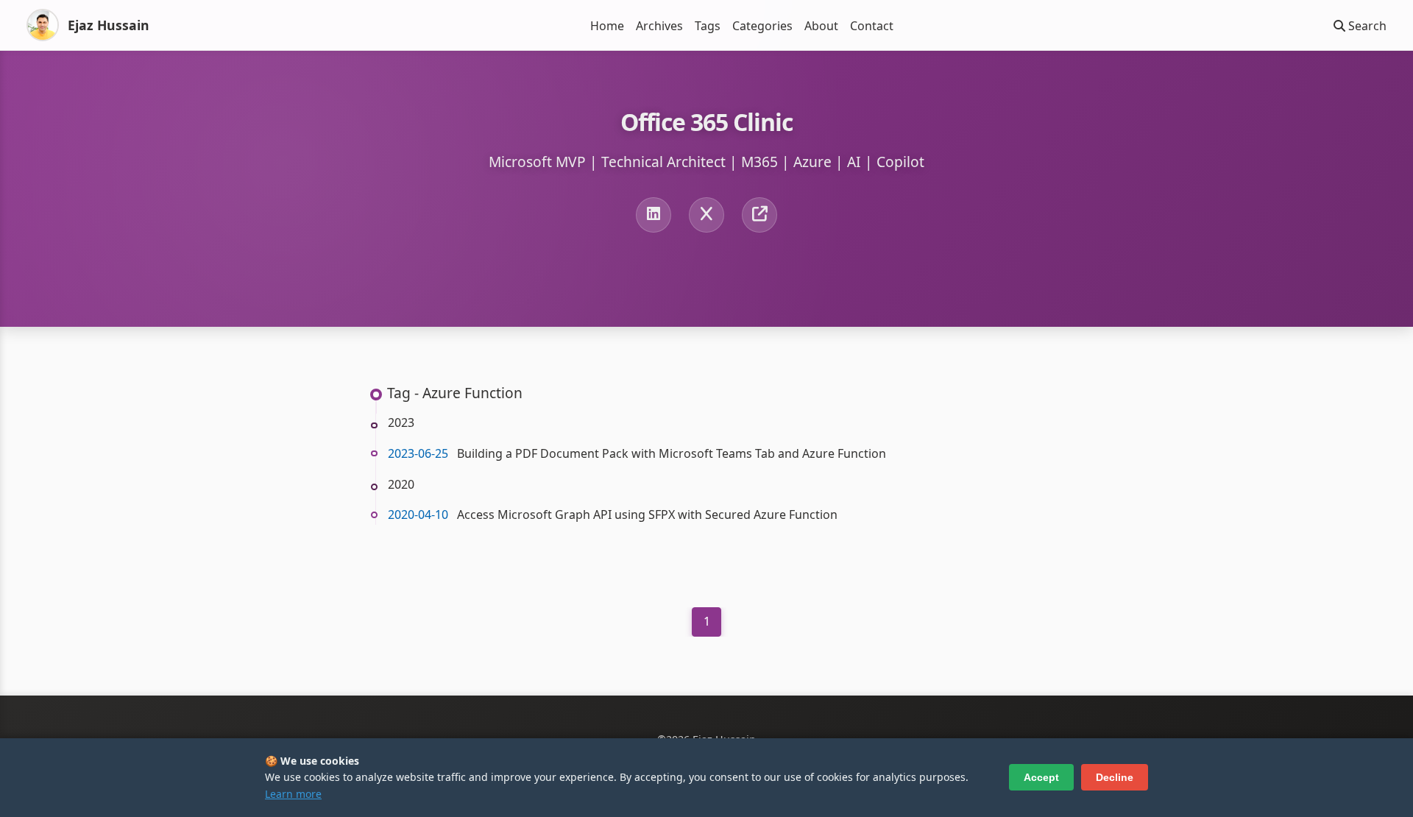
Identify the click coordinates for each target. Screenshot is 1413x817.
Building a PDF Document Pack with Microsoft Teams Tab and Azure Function (671, 453)
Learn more (293, 794)
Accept (1041, 777)
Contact (871, 26)
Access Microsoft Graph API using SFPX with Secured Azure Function (647, 514)
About (821, 26)
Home (607, 26)
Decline (1114, 777)
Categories (762, 26)
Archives (659, 26)
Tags (707, 26)
